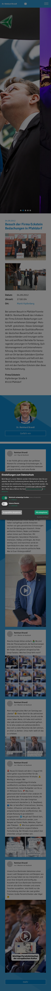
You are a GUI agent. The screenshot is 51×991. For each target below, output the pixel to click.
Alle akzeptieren (41, 512)
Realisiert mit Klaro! (42, 517)
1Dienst (13, 500)
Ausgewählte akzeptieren (12, 512)
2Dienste (13, 506)
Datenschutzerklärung (34, 489)
